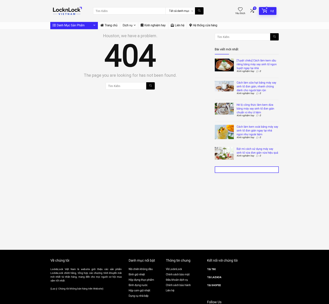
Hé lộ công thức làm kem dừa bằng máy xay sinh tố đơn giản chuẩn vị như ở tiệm (255, 108)
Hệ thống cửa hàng (205, 25)
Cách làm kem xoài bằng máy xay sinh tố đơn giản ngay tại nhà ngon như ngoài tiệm (257, 130)
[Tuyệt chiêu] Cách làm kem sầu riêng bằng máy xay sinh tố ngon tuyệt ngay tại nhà (257, 64)
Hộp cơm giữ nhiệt (139, 290)
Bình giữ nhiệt (137, 274)
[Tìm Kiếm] (199, 11)
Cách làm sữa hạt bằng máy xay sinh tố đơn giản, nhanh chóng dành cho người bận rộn (256, 86)
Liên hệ (179, 25)
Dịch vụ (128, 25)
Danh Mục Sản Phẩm (71, 25)
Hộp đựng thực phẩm (141, 279)
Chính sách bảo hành (178, 285)
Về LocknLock (174, 269)
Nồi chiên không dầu (141, 269)
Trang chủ (111, 25)
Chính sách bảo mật (178, 274)
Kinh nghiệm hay (155, 25)
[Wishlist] (240, 9)
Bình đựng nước (138, 285)
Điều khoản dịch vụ (177, 279)
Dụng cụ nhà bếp (139, 295)
